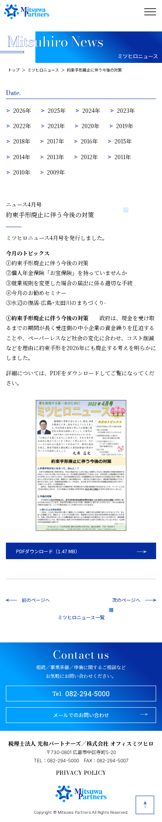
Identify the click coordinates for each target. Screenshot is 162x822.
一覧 (100, 617)
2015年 (123, 141)
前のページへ (36, 599)
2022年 (22, 126)
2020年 (90, 126)
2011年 (122, 157)
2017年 (55, 141)
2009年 (56, 172)
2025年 (57, 110)
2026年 (22, 110)
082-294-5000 (81, 693)
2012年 (89, 157)
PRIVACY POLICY (81, 773)
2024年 (91, 110)
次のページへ (126, 599)
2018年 (21, 141)
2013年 (55, 157)
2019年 (124, 126)
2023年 (126, 110)
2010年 (21, 172)
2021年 (56, 126)
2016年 (89, 141)
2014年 (21, 157)
